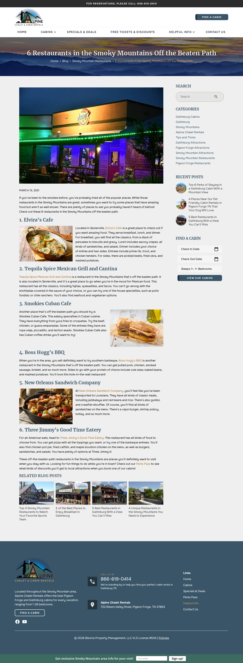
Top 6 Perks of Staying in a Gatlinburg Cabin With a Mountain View (205, 188)
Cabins (47, 32)
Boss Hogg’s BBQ (130, 360)
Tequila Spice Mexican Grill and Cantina (45, 277)
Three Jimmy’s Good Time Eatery (82, 438)
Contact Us (216, 32)
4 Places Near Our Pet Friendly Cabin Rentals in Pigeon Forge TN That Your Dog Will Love (205, 204)
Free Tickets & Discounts (133, 32)
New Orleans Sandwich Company (101, 391)
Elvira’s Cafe (113, 228)
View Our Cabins (200, 278)
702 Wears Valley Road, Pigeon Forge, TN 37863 (133, 607)
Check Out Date (199, 259)
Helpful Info (180, 32)
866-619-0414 (147, 3)
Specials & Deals (81, 32)
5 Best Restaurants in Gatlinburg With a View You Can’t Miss (204, 220)
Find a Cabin (29, 612)
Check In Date (199, 249)
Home (22, 32)
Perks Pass (143, 464)
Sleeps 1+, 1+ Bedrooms (196, 269)
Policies (164, 638)
